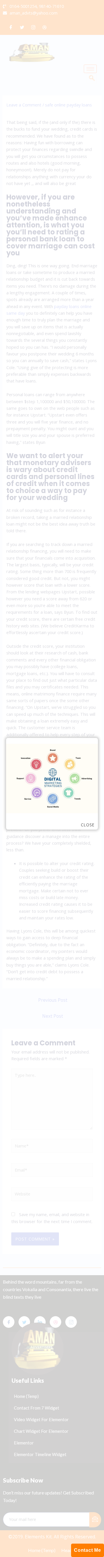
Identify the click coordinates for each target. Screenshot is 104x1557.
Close (87, 825)
